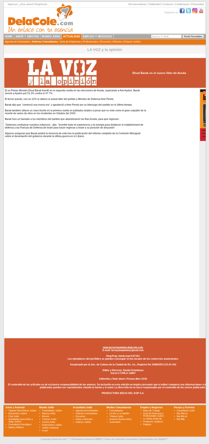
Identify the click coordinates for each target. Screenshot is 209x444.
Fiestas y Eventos (184, 407)
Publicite (147, 424)
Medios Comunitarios (119, 407)
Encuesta (105, 41)
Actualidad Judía (82, 407)
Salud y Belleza (15, 427)
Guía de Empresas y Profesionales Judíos (153, 414)
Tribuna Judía (116, 416)
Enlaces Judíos (132, 41)
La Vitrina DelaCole (152, 418)
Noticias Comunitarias (45, 41)
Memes (45, 416)
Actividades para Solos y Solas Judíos (20, 420)
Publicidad (155, 4)
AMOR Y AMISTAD (27, 36)
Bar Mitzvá (182, 413)
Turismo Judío (49, 419)
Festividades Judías (52, 410)
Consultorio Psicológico (19, 424)
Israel (45, 430)
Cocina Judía (48, 422)
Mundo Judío (46, 407)
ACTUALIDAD (71, 36)
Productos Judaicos (153, 421)
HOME (9, 36)
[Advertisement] (172, 150)
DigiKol (162, 439)
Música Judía (48, 413)
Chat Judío (13, 416)
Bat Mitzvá (182, 416)
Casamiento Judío (186, 410)
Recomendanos (137, 4)
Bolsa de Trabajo (151, 410)
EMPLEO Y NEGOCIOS (97, 36)
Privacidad (197, 4)
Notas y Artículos (84, 419)
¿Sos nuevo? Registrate (33, 4)
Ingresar (13, 4)
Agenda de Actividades (17, 41)
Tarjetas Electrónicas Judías (22, 410)
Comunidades (116, 410)
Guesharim (114, 422)
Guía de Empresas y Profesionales (79, 41)
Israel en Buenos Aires (120, 419)
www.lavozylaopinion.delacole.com (123, 347)
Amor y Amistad (15, 407)
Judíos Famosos (50, 427)
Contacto (167, 4)
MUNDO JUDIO (51, 36)
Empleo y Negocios (151, 407)
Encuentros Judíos (17, 413)
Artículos (117, 41)
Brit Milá (181, 419)
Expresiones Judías (52, 425)
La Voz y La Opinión (119, 413)
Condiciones (182, 4)
